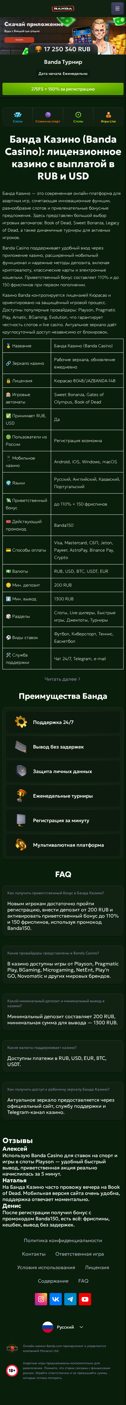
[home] (63, 8)
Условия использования (46, 1267)
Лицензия (97, 1267)
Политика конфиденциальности (63, 1240)
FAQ (83, 1281)
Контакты (34, 1254)
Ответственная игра (79, 1254)
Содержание (53, 1281)
